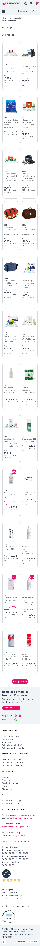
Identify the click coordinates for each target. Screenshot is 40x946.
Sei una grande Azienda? (13, 748)
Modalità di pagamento (12, 762)
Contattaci (7, 742)
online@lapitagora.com (21, 818)
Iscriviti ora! (11, 707)
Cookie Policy (33, 941)
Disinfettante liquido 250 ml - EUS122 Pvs (10, 494)
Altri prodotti (20, 681)
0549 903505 (24, 841)
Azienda (5, 777)
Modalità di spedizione (12, 765)
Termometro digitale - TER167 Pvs (10, 549)
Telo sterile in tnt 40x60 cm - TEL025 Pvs (11, 600)
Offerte (34, 11)
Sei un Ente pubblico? (12, 745)
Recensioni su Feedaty (12, 803)
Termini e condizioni (11, 759)
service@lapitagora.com (13, 835)
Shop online (23, 11)
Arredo (5, 786)
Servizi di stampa (10, 783)
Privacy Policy (21, 941)
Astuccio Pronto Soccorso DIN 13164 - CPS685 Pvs (11, 68)
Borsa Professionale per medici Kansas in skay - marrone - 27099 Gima (28, 232)
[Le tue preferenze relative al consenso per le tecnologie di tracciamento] (4, 942)
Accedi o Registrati (10, 736)
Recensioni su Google (12, 800)
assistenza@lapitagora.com (15, 827)
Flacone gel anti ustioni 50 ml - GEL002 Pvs (28, 656)
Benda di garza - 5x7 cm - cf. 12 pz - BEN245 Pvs (11, 656)
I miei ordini (7, 739)
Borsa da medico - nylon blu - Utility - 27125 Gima (11, 283)
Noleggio (6, 780)
